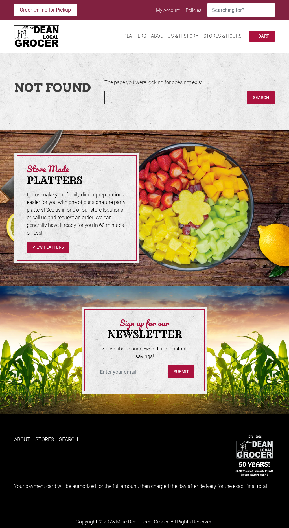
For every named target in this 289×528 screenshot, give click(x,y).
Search (261, 97)
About (22, 439)
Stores (44, 439)
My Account (168, 10)
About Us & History (174, 36)
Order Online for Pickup (45, 10)
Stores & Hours (222, 36)
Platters (135, 36)
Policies (193, 10)
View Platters (48, 247)
